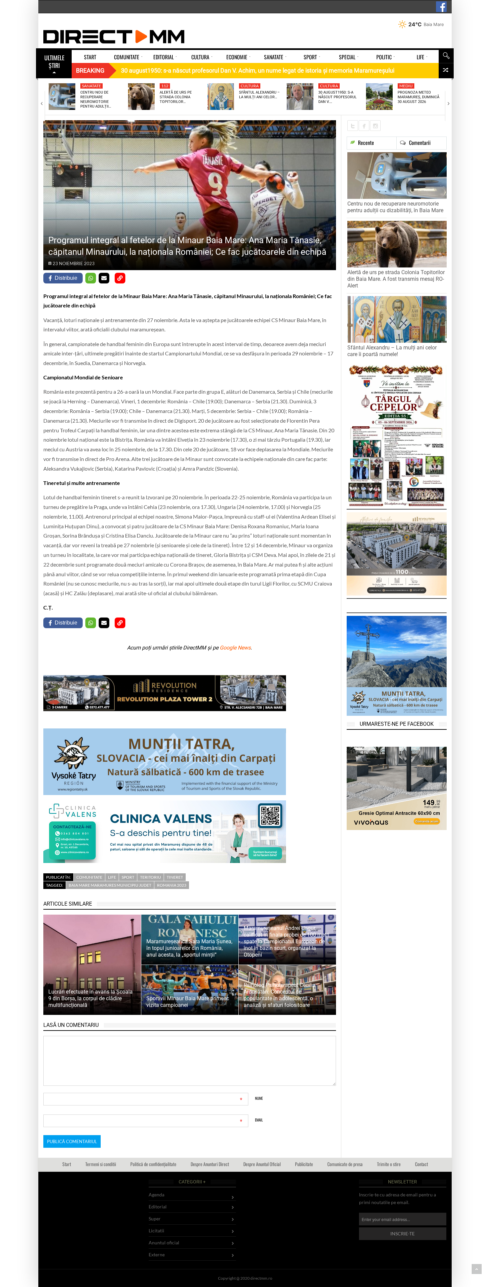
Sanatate (91, 85)
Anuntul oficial (164, 1242)
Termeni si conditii (100, 1163)
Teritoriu (150, 877)
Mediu (406, 85)
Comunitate (89, 877)
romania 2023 (171, 885)
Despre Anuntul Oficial (262, 1163)
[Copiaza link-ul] (120, 278)
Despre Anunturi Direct (210, 1163)
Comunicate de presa (345, 1163)
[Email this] (104, 278)
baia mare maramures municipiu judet (110, 885)
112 (164, 85)
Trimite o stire (389, 1163)
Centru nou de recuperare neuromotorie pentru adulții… (95, 99)
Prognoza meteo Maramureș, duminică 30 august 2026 (418, 97)
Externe (157, 1254)
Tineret (175, 877)
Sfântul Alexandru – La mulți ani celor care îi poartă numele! (392, 350)
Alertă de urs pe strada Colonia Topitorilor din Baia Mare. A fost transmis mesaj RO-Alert (396, 279)
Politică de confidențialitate (153, 1163)
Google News (235, 647)
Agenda (156, 1194)
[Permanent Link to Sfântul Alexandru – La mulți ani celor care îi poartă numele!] (220, 96)
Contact (421, 1163)
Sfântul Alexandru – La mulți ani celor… (259, 94)
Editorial (158, 1206)
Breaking (90, 70)
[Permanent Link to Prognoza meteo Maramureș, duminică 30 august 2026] (379, 96)
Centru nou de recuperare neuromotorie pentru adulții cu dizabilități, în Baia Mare (395, 207)
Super (155, 1218)
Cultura (250, 85)
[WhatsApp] (90, 278)
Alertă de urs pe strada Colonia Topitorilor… (176, 97)
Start (66, 1163)
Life (112, 877)
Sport (128, 877)
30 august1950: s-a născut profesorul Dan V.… (337, 97)
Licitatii (156, 1230)
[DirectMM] (114, 36)
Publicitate (304, 1163)
